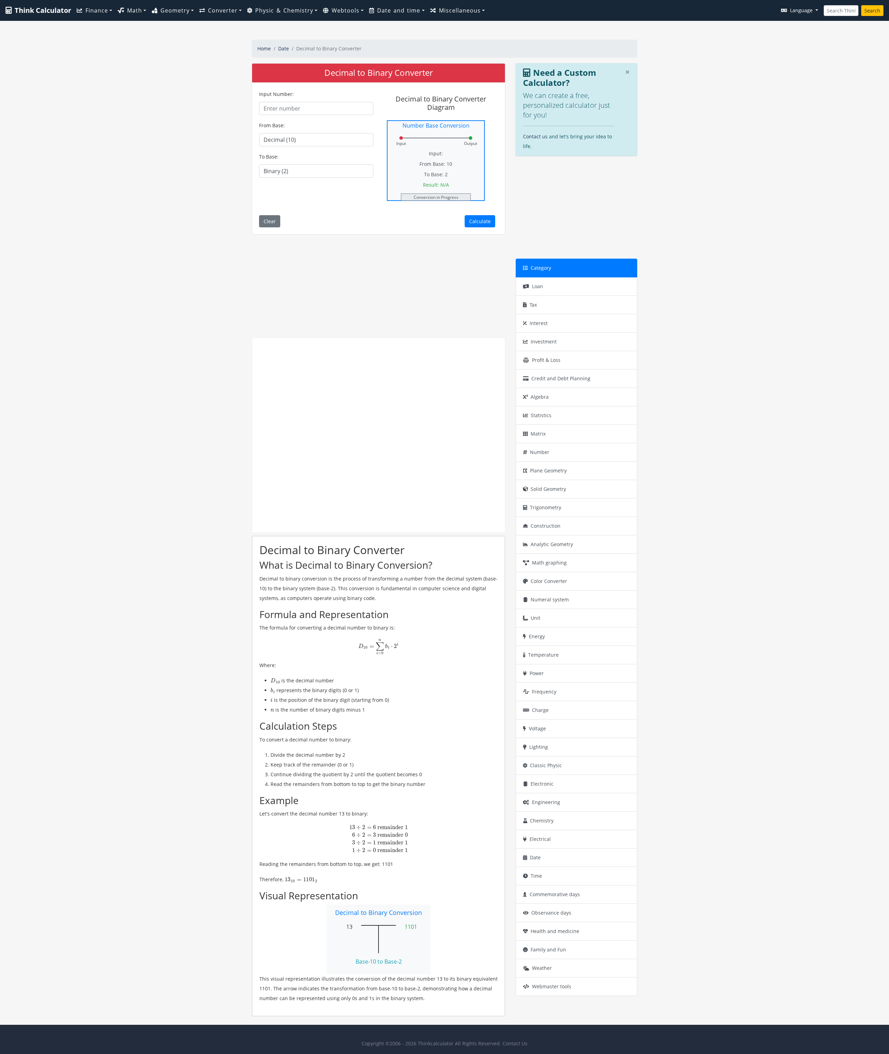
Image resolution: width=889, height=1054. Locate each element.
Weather (542, 968)
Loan (537, 286)
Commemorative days (555, 894)
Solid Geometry (548, 489)
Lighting (538, 747)
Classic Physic (546, 765)
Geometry (175, 10)
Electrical (540, 839)
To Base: (269, 156)
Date (283, 48)
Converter (223, 10)
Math (134, 10)
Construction (545, 525)
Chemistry (542, 820)
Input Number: (276, 94)
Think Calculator (43, 10)
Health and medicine (555, 931)
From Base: (272, 125)
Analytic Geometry (552, 544)
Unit (535, 618)
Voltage (537, 728)
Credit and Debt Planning (560, 378)
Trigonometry (545, 507)
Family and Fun (548, 949)
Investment (544, 341)
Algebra (540, 397)
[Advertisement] (378, 286)
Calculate (480, 221)
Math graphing (549, 562)
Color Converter (549, 581)
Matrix (538, 433)
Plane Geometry (548, 470)
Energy (537, 636)
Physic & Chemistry (284, 10)
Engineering (546, 802)
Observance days (551, 912)
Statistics (541, 415)
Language (802, 10)
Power (537, 673)
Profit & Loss (546, 360)
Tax (533, 304)
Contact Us (514, 1043)
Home (264, 48)
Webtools (345, 10)
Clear (270, 221)
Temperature (543, 654)
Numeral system (550, 599)
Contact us (535, 136)
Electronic (542, 783)
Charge (540, 710)
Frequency (544, 691)
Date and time (398, 10)
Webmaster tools (551, 986)
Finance (96, 10)
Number (539, 452)
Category (541, 268)
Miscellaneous (460, 10)
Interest (539, 323)
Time (536, 876)
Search (872, 10)
